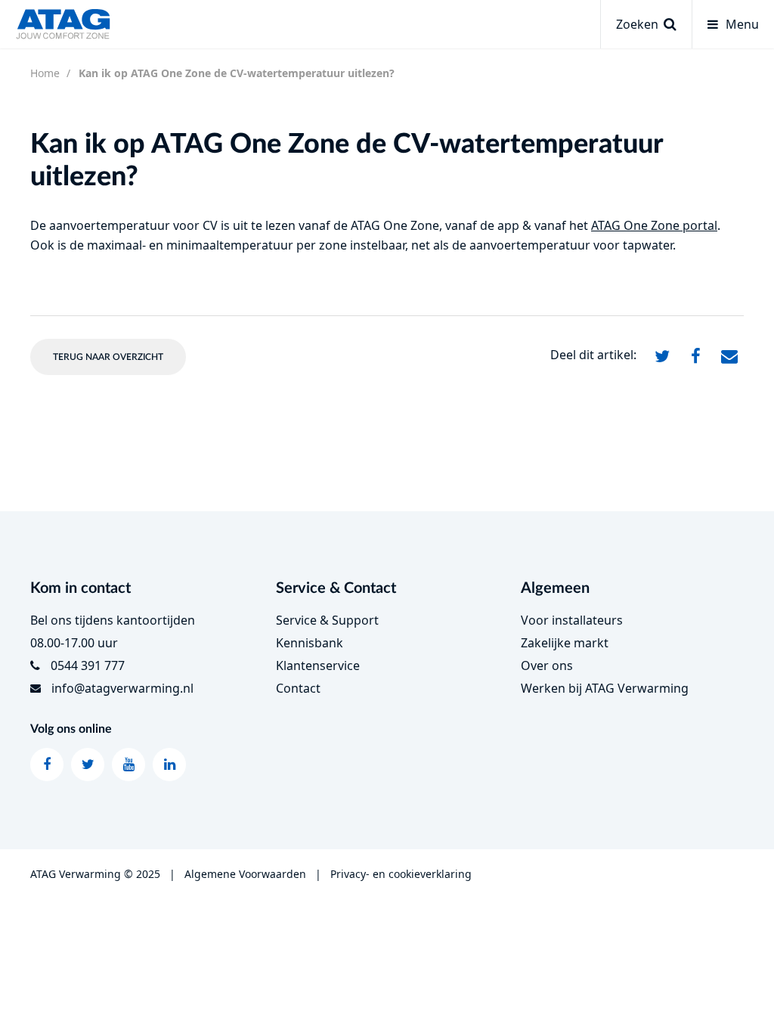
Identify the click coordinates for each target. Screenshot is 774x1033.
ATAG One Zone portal (654, 225)
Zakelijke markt (564, 642)
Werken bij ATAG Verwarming (605, 688)
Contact (298, 688)
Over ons (547, 665)
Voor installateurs (572, 620)
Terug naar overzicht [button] (108, 356)
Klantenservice (318, 665)
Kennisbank (309, 642)
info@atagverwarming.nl (122, 688)
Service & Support (327, 620)
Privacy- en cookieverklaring (401, 874)
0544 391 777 (88, 665)
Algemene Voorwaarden (245, 874)
